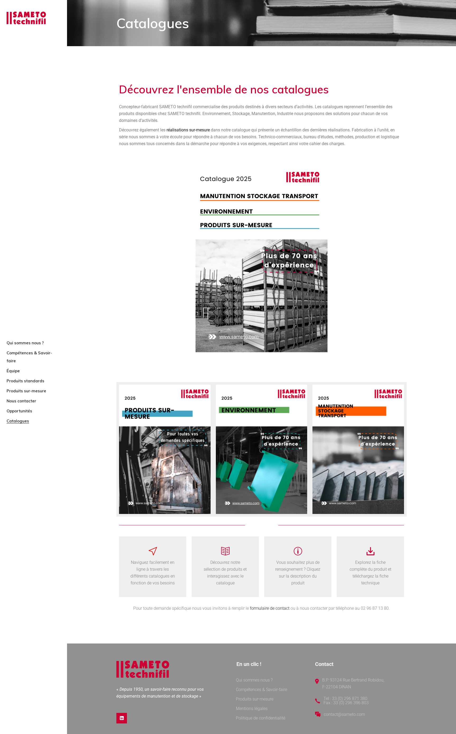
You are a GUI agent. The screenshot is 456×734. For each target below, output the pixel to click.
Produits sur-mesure (254, 699)
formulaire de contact (269, 608)
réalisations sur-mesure (188, 129)
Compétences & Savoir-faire (261, 689)
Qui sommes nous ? (254, 680)
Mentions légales (252, 708)
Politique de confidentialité (260, 718)
